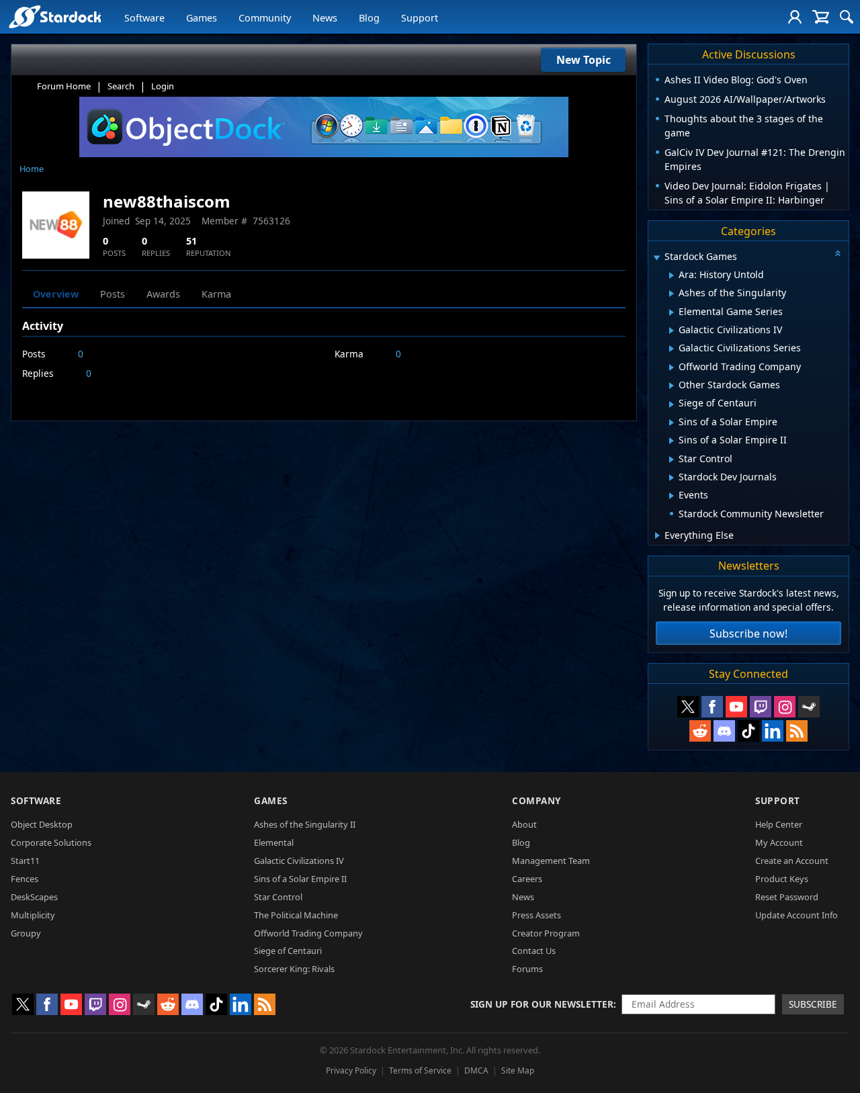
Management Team (551, 861)
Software (144, 17)
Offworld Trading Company (308, 933)
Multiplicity (33, 915)
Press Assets (536, 915)
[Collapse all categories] (838, 253)
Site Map (517, 1070)
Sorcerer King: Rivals (294, 969)
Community (265, 17)
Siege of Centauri (288, 951)
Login (162, 86)
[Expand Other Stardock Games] (671, 385)
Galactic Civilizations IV (299, 861)
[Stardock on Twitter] (688, 707)
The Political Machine (296, 915)
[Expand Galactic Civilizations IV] (671, 330)
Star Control (278, 897)
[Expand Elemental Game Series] (671, 312)
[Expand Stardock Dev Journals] (671, 477)
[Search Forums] (846, 17)
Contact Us (534, 951)
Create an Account (791, 861)
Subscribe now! (748, 633)
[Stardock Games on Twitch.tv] (760, 707)
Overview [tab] (56, 294)
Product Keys (781, 879)
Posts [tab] (112, 294)
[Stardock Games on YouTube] (736, 707)
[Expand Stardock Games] (656, 257)
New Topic (583, 59)
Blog (369, 17)
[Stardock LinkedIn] (773, 731)
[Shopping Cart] (820, 17)
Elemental (274, 842)
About (524, 824)
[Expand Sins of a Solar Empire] (671, 422)
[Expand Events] (671, 495)
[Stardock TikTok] (748, 731)
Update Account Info (796, 915)
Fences (24, 879)
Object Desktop (42, 824)
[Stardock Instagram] (785, 707)
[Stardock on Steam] (809, 707)
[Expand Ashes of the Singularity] (671, 293)
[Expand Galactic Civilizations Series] (671, 348)
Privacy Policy (351, 1070)
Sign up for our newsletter (541, 1004)
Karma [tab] (216, 294)
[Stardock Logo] (55, 16)
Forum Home (64, 86)
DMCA (476, 1070)
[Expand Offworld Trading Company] (671, 367)
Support (419, 17)
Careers (527, 879)
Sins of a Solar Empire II (300, 879)
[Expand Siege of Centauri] (671, 404)
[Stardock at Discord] (724, 731)
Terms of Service (420, 1070)
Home (31, 169)
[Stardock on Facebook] (712, 707)
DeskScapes (34, 897)
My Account (779, 842)
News (324, 17)
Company (536, 800)
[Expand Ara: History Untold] (671, 275)
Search (121, 86)
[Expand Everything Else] (657, 535)
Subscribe (813, 1004)
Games (201, 17)
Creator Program (546, 933)
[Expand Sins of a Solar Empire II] (671, 440)
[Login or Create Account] (795, 17)
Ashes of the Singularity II (304, 824)
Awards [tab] (163, 294)
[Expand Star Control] (671, 459)
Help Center (778, 824)
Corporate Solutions (51, 842)
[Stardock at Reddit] (700, 731)
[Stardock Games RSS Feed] (797, 731)
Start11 (25, 861)
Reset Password (786, 897)
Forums (527, 969)
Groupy (26, 933)
